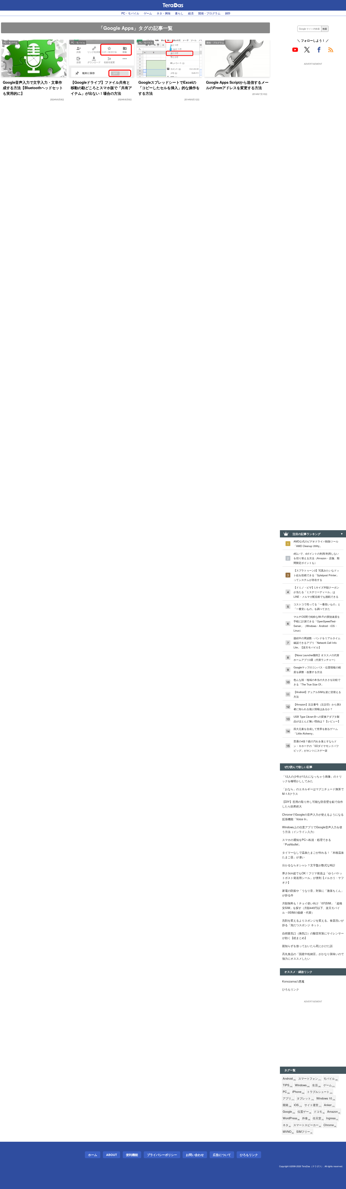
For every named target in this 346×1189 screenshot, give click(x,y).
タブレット (305, 1098)
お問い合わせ (195, 1155)
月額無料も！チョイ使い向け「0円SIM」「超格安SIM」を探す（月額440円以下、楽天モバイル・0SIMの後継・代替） (312, 907)
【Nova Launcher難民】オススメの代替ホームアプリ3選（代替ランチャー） (316, 657)
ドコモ (319, 1111)
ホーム (92, 1155)
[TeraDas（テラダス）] (173, 5)
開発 (287, 1105)
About (111, 1155)
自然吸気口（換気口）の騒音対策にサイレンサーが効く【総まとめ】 (313, 935)
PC (286, 1091)
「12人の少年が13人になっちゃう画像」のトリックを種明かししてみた (312, 778)
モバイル (331, 1078)
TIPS (287, 1085)
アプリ (288, 1098)
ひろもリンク (290, 989)
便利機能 (132, 1155)
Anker (329, 1105)
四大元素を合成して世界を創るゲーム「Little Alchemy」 (316, 731)
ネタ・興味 (163, 13)
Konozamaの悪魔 (293, 981)
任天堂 (318, 1118)
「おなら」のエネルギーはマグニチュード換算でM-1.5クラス (313, 791)
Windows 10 (325, 1098)
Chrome (330, 1125)
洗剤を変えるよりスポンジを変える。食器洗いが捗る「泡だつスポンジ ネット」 (313, 922)
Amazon (333, 1111)
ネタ (287, 1125)
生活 (316, 1085)
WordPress (291, 1118)
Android (289, 1078)
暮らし (179, 13)
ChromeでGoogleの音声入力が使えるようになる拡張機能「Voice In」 (313, 816)
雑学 (228, 13)
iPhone (298, 1091)
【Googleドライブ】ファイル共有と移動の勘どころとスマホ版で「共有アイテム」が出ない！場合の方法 (101, 88)
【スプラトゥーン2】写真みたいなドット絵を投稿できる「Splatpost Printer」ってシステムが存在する (316, 574)
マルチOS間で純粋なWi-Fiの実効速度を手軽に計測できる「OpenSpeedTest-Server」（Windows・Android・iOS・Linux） (317, 623)
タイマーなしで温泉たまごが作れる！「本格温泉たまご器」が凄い (313, 854)
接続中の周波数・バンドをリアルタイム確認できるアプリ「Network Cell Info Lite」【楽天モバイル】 (317, 642)
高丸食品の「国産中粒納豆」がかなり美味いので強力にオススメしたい (313, 956)
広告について (222, 1155)
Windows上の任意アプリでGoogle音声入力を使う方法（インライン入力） (312, 829)
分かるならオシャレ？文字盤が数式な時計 (308, 865)
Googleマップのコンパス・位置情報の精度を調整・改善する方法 (317, 669)
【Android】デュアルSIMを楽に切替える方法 (317, 694)
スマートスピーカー (307, 1125)
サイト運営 (312, 1105)
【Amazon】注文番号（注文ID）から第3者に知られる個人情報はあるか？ (317, 706)
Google (289, 1111)
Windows (302, 1085)
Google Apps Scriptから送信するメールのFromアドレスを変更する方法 (237, 85)
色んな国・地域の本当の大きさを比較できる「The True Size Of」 (317, 682)
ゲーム (148, 13)
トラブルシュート (319, 1091)
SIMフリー (304, 1131)
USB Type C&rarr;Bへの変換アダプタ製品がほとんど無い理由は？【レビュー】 (317, 719)
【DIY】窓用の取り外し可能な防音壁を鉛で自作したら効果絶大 (312, 803)
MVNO (288, 1131)
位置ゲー (304, 1111)
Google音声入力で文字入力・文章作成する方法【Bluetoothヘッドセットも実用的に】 (33, 88)
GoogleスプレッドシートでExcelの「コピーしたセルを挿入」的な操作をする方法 (169, 88)
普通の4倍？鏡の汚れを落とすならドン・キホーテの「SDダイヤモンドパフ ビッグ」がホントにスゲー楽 (316, 745)
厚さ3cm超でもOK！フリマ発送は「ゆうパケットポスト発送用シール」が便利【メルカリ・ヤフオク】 (313, 877)
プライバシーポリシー (162, 1155)
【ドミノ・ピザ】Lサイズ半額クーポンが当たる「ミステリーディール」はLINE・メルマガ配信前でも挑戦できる (316, 592)
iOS (298, 1105)
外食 (306, 1118)
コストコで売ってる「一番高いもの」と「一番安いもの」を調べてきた (317, 606)
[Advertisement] (313, 91)
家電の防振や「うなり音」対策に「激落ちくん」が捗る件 (313, 892)
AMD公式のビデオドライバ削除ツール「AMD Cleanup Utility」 (316, 543)
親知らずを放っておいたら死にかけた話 (307, 946)
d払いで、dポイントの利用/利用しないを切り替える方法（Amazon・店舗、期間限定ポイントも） (316, 558)
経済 (191, 13)
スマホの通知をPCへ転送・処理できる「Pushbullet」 (306, 841)
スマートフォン (309, 1078)
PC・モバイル (130, 13)
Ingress (332, 1118)
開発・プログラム (209, 13)
